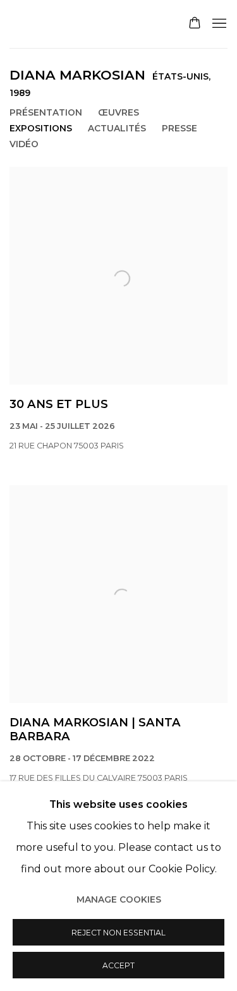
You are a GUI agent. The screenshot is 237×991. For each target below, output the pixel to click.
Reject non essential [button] (118, 932)
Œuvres (118, 112)
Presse (179, 128)
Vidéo (24, 144)
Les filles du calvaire (85, 24)
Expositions (40, 128)
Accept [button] (118, 965)
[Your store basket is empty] (194, 24)
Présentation (45, 112)
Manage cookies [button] (118, 899)
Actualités (117, 128)
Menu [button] (218, 24)
